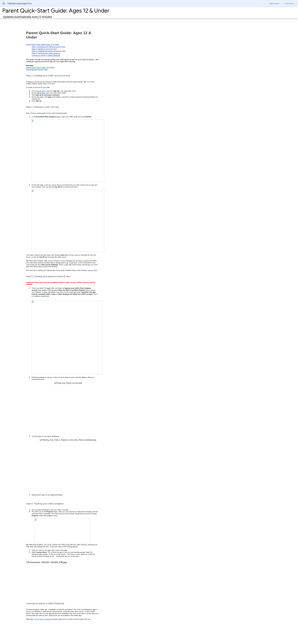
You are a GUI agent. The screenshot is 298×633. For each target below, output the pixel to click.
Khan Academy (41, 91)
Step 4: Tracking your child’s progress (46, 53)
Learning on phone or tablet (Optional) (46, 55)
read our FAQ (92, 270)
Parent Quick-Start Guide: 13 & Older (40, 67)
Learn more (289, 3)
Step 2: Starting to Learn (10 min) (44, 49)
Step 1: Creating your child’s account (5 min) (48, 47)
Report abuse (274, 3)
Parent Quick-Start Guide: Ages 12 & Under (42, 44)
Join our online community (43, 619)
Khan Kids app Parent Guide (37, 69)
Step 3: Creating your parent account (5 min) (48, 51)
